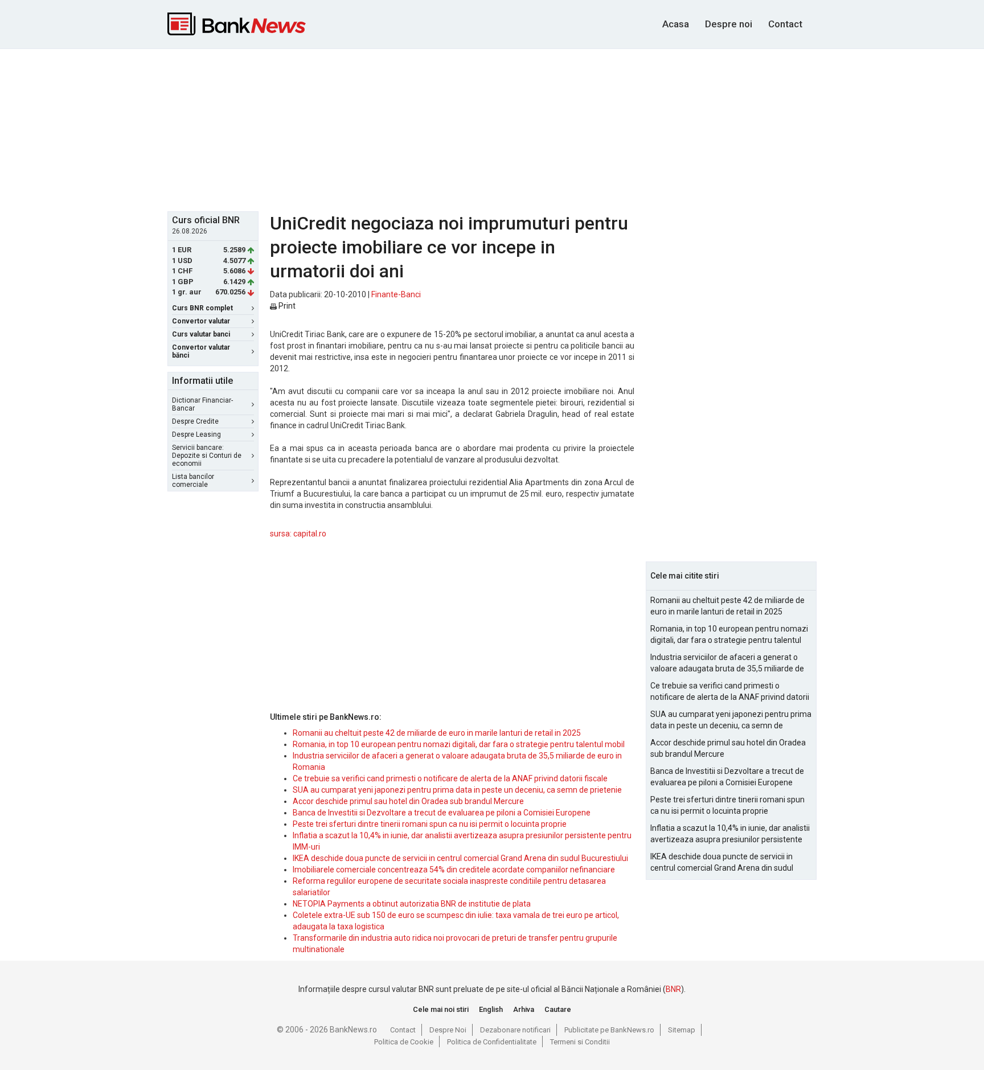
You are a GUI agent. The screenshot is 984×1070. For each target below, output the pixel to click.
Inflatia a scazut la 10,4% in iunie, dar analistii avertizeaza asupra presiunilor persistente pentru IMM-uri (730, 834)
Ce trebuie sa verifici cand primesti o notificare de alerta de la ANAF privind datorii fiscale (450, 778)
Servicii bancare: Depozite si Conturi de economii (206, 456)
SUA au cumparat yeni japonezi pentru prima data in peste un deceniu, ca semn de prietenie (457, 789)
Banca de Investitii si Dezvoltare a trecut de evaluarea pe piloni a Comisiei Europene (442, 812)
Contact (785, 24)
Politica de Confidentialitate (491, 1042)
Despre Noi (447, 1030)
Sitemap (681, 1030)
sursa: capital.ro (298, 533)
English (491, 1009)
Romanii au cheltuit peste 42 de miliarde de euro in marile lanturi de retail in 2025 (437, 732)
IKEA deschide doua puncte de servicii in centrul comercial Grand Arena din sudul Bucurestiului (460, 858)
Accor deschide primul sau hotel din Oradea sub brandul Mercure (408, 801)
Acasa (675, 24)
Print (286, 305)
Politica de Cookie (403, 1042)
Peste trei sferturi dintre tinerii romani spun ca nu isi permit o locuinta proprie (430, 824)
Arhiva (523, 1009)
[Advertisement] (492, 129)
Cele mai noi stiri (441, 1009)
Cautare (557, 1009)
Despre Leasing (196, 434)
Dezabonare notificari (515, 1030)
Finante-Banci (396, 294)
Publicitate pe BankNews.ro (609, 1030)
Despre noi (728, 24)
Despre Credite (195, 421)
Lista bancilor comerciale (193, 481)
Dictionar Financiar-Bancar (202, 404)
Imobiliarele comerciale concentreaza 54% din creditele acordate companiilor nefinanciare (454, 869)
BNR (673, 989)
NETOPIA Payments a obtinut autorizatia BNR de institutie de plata (412, 903)
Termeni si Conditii (580, 1042)
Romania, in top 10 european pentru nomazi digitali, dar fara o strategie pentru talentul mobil (459, 744)
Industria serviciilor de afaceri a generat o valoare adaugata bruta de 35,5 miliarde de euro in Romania (727, 663)
